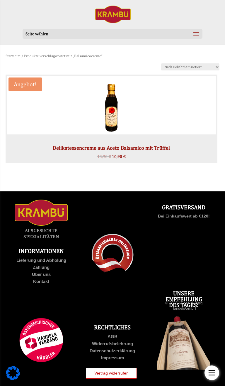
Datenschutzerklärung (112, 350)
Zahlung (41, 267)
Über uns (41, 274)
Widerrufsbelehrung (112, 343)
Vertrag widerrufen (111, 373)
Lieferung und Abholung (41, 260)
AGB (112, 336)
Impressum (112, 357)
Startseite (13, 56)
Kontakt (41, 281)
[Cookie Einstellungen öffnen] (13, 378)
